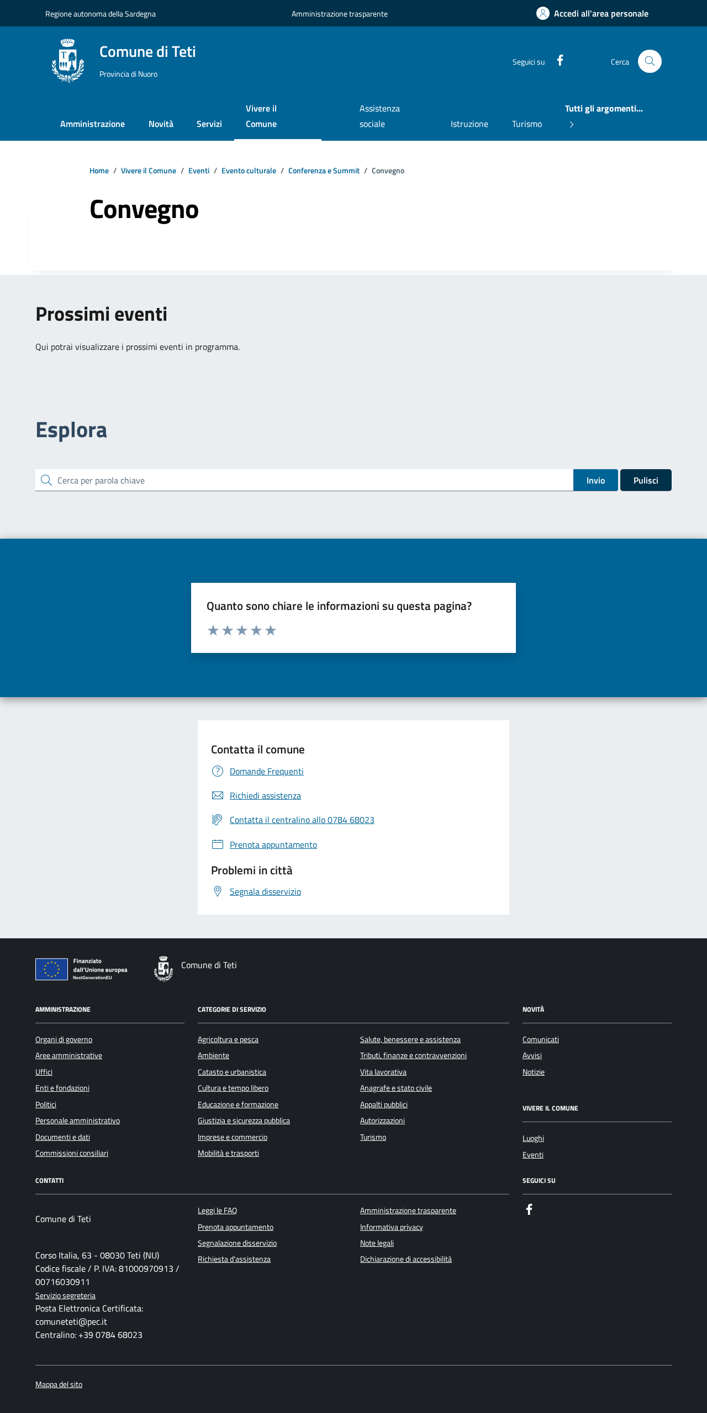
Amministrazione (92, 123)
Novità (161, 123)
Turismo (527, 123)
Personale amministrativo (77, 1120)
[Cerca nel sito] (650, 61)
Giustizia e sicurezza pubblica (244, 1120)
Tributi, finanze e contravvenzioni (413, 1055)
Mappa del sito (58, 1384)
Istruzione (469, 123)
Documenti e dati (62, 1137)
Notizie (534, 1072)
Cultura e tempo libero (233, 1088)
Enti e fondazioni (62, 1088)
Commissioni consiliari (71, 1153)
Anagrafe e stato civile (396, 1088)
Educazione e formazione (238, 1104)
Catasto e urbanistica (232, 1072)
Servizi (209, 123)
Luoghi (533, 1138)
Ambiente (213, 1055)
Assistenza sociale (380, 116)
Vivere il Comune (261, 116)
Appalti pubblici (384, 1104)
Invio (596, 480)
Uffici (43, 1072)
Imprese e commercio (232, 1137)
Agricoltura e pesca (228, 1039)
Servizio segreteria (65, 1296)
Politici (45, 1104)
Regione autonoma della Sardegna (100, 13)
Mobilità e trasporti (228, 1153)
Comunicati (541, 1039)
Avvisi (532, 1055)
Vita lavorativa (383, 1072)
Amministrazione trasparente (340, 13)
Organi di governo (63, 1039)
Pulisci (646, 480)
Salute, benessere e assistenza (410, 1039)
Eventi (533, 1155)
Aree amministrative (68, 1055)
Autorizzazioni (382, 1120)
